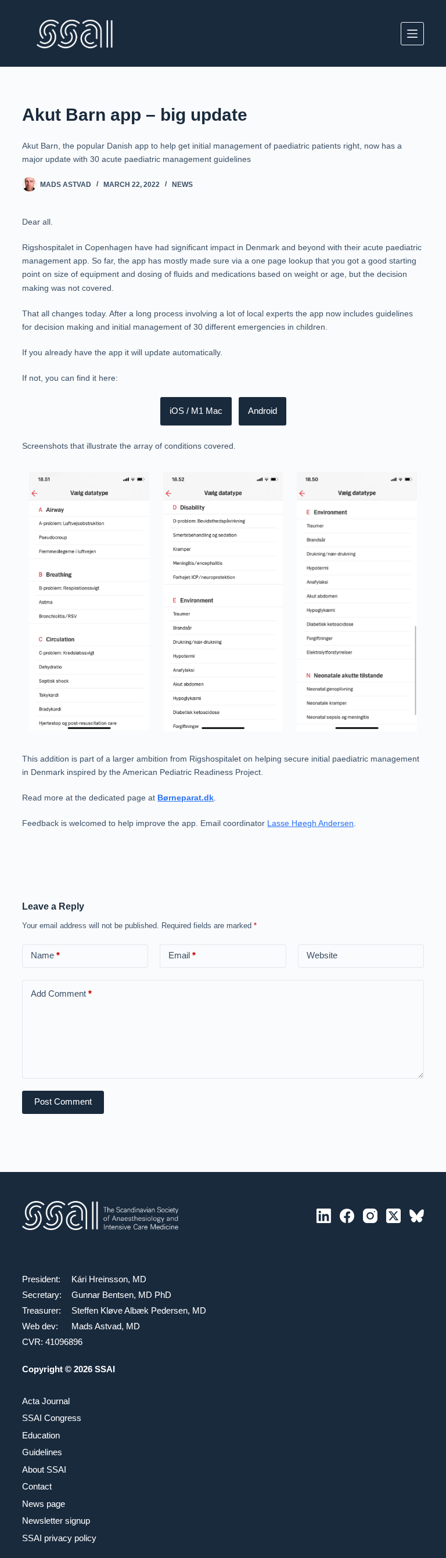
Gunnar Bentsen (102, 1295)
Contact (37, 1486)
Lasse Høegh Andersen (310, 823)
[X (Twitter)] (393, 1216)
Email (182, 955)
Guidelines (42, 1452)
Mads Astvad (96, 1326)
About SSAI (44, 1469)
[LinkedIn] (323, 1216)
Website (322, 955)
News (182, 185)
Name (45, 955)
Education (41, 1435)
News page (43, 1504)
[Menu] (412, 33)
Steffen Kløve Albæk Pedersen (129, 1310)
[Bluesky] (416, 1216)
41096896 (63, 1342)
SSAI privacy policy (59, 1538)
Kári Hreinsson (99, 1279)
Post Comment (63, 1101)
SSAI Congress (51, 1418)
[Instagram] (370, 1216)
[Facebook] (347, 1216)
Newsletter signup (56, 1520)
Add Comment (61, 993)
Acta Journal (46, 1401)
